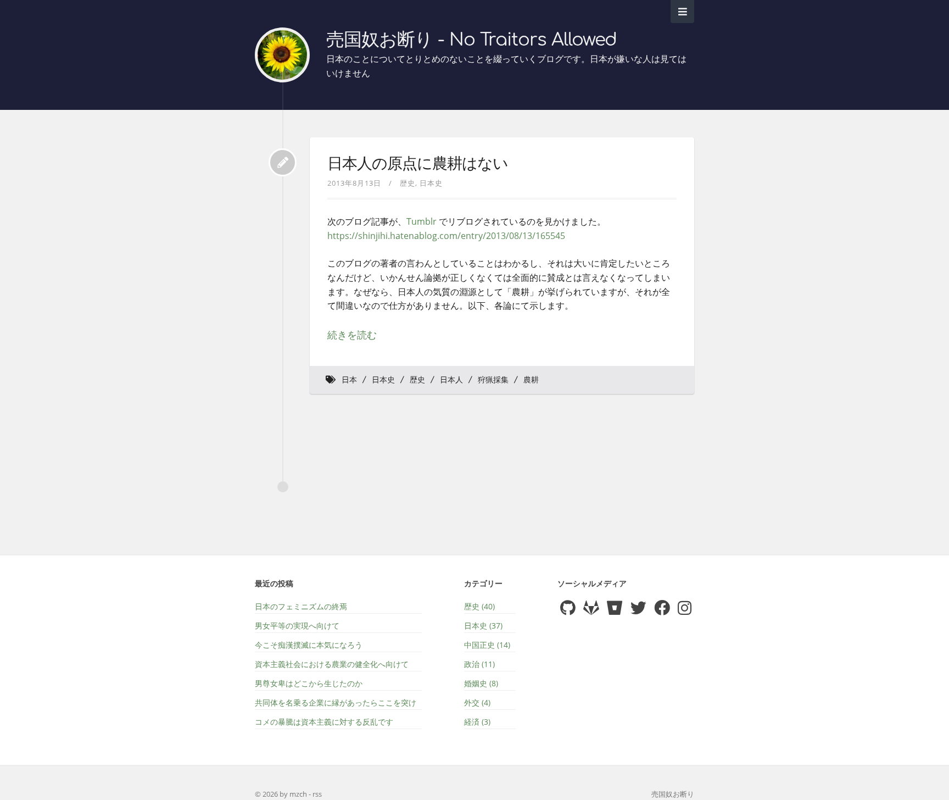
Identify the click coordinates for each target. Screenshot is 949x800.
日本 (349, 380)
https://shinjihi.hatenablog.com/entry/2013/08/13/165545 (446, 236)
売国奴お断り (672, 794)
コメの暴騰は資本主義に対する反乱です (324, 721)
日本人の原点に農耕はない (417, 164)
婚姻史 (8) (481, 683)
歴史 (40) (479, 606)
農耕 (531, 380)
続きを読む (352, 334)
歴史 (407, 183)
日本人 (451, 380)
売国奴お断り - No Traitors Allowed (471, 40)
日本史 (431, 183)
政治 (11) (479, 664)
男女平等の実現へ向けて (297, 625)
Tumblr (421, 221)
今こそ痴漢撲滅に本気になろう (308, 645)
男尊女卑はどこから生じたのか (308, 683)
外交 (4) (477, 702)
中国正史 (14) (487, 645)
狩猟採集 (493, 380)
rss (317, 794)
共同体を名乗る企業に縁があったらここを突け (335, 702)
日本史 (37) (483, 625)
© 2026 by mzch (282, 794)
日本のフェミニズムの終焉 (301, 606)
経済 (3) (477, 721)
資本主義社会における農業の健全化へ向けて (332, 664)
